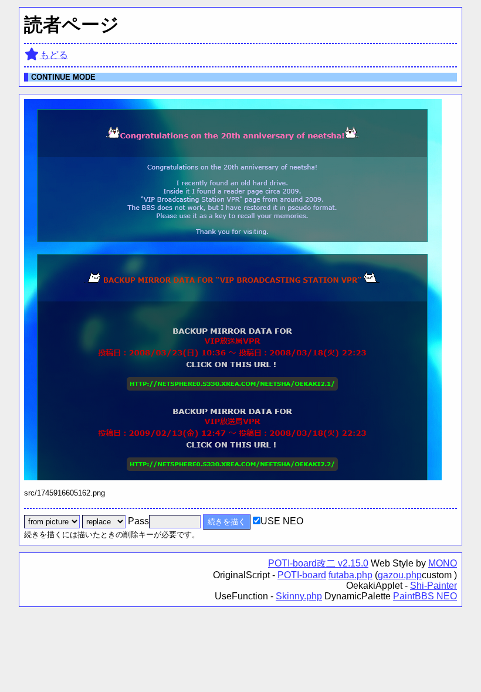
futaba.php (350, 575)
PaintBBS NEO (425, 596)
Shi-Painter (433, 586)
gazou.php (400, 575)
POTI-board (301, 575)
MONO (442, 563)
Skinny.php (299, 596)
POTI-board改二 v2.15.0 (318, 563)
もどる (54, 55)
